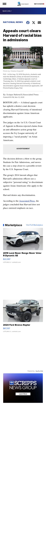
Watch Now (38, 4)
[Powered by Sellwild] (39, 371)
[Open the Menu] (4, 4)
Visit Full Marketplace (34, 225)
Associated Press (27, 200)
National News (13, 22)
